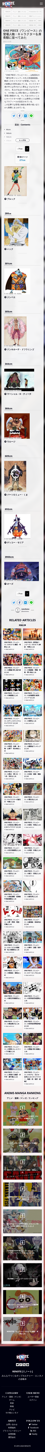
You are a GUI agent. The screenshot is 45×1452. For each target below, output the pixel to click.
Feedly (34, 1434)
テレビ (12, 1409)
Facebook (34, 1427)
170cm (8, 140)
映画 (12, 1406)
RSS (34, 1430)
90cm (8, 129)
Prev (20, 148)
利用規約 (12, 1427)
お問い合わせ (11, 1424)
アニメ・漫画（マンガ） (12, 1396)
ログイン (33, 1400)
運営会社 (12, 1437)
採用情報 (12, 1434)
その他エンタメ (11, 1412)
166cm (8, 137)
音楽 (12, 1403)
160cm (8, 133)
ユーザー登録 (33, 1396)
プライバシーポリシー (12, 1430)
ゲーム (12, 1400)
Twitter (34, 1424)
